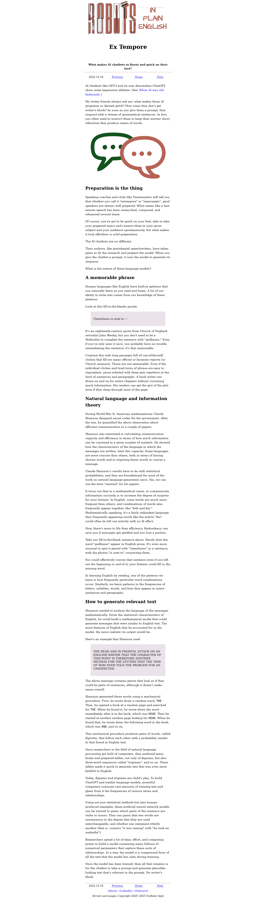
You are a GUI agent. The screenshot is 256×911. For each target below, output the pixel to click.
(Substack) (141, 890)
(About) (112, 890)
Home (139, 76)
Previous (117, 76)
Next (160, 76)
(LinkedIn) (126, 890)
